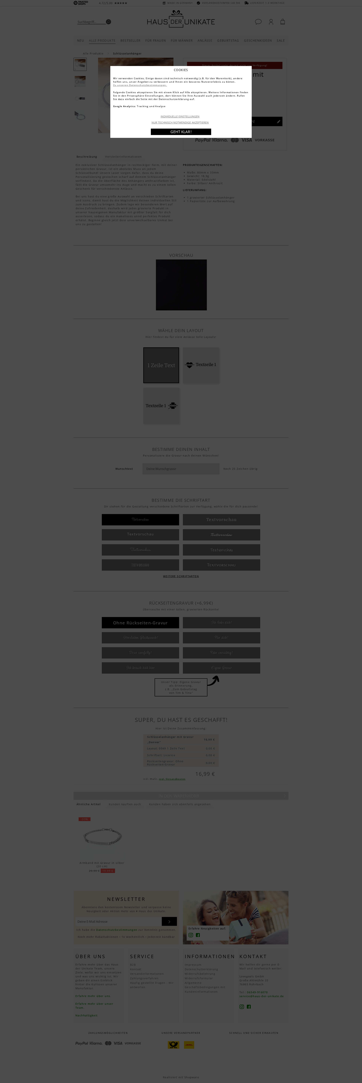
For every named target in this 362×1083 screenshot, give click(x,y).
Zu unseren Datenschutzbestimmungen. (140, 85)
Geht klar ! (181, 131)
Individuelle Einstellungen (180, 116)
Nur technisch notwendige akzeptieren (180, 122)
